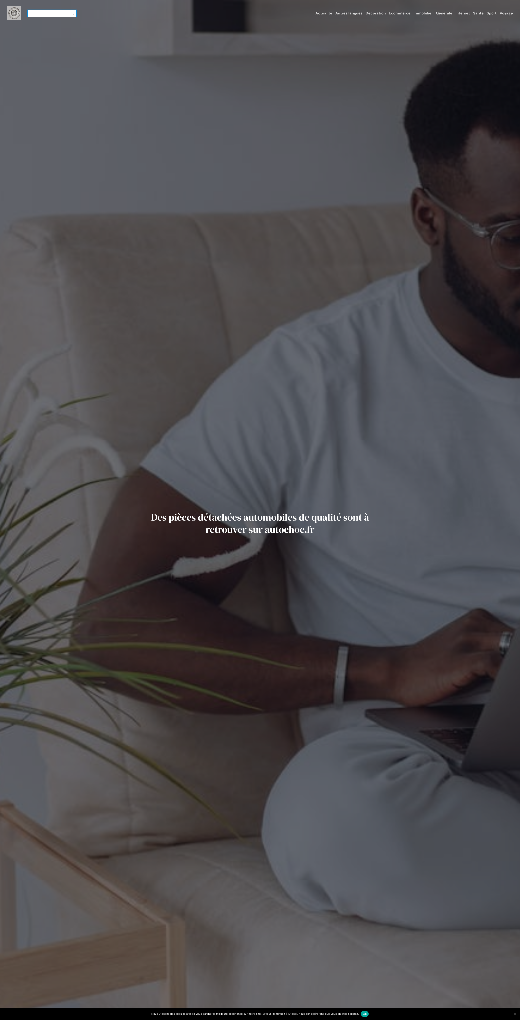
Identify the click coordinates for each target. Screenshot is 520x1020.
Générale (444, 13)
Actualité (323, 13)
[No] (515, 1014)
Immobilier (423, 13)
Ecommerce (400, 13)
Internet (462, 13)
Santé (478, 13)
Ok (365, 1013)
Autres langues (349, 13)
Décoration (376, 13)
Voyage (506, 13)
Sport (492, 13)
